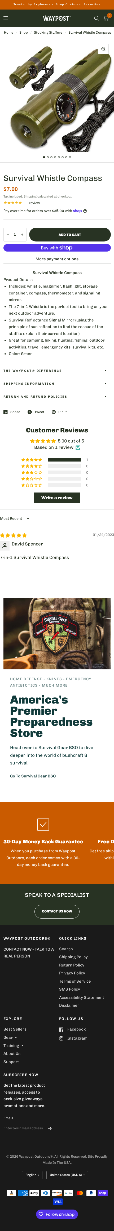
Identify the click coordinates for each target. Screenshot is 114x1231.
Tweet (39, 412)
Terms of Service (75, 981)
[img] (13, 535)
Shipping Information (29, 384)
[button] (32, 460)
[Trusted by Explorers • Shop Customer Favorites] (57, 4)
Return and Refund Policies (35, 397)
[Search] (96, 18)
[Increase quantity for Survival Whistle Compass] (22, 234)
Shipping (30, 196)
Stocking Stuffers (48, 32)
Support (11, 1061)
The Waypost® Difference (32, 371)
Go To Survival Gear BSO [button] (33, 776)
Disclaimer (69, 1005)
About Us (11, 1053)
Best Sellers (15, 1029)
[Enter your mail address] (50, 1128)
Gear (8, 1037)
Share (15, 412)
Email (8, 1118)
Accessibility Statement (81, 997)
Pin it (62, 412)
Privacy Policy (72, 973)
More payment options (57, 259)
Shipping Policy (73, 957)
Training (11, 1045)
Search (66, 949)
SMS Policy (69, 989)
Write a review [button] (57, 497)
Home (8, 32)
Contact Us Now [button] (57, 911)
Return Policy (71, 965)
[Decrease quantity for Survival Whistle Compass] (8, 234)
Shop (23, 32)
